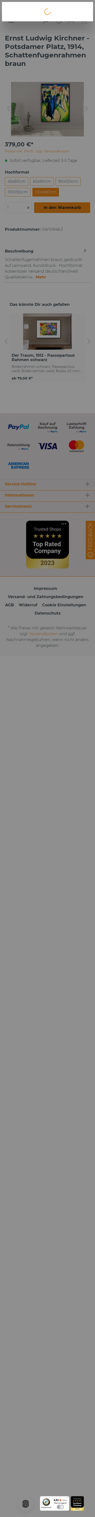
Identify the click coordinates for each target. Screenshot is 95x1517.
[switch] (60, 1507)
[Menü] (67, 1498)
